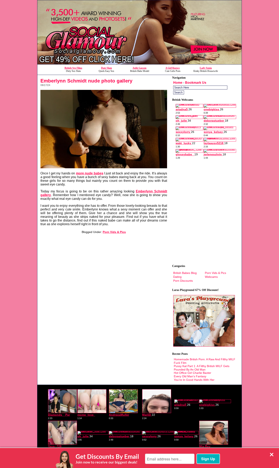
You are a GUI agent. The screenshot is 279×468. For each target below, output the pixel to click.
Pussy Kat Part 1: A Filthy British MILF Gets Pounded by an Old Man (201, 367)
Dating (177, 276)
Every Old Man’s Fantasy (190, 376)
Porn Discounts (183, 280)
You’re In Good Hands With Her (194, 379)
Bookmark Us (195, 82)
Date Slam (106, 68)
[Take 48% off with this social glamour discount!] (139, 63)
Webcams (211, 276)
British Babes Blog (185, 273)
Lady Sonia (206, 68)
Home (177, 82)
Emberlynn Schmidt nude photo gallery (86, 81)
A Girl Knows (172, 68)
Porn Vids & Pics (114, 232)
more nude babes (89, 173)
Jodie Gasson (139, 68)
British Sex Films (73, 68)
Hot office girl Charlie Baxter (192, 372)
